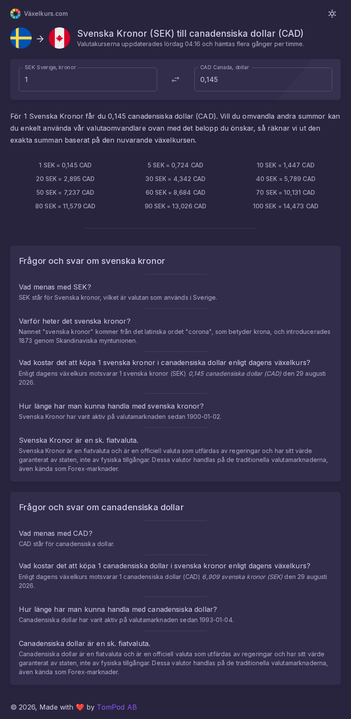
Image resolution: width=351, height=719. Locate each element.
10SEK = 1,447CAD (286, 165)
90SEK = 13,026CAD (176, 206)
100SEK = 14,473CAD (285, 206)
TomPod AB (117, 707)
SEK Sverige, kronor (50, 67)
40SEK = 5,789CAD (285, 178)
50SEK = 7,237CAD (65, 192)
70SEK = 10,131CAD (285, 192)
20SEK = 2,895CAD (65, 178)
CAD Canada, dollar (225, 67)
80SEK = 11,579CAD (65, 206)
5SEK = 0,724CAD (175, 165)
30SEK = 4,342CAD (176, 178)
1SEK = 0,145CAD (65, 165)
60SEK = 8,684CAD (175, 192)
